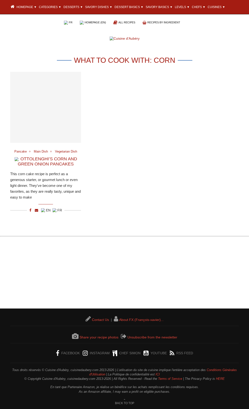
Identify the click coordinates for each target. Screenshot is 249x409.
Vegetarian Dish (66, 151)
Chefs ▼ (198, 7)
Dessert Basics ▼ (129, 7)
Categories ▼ (50, 7)
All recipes (126, 22)
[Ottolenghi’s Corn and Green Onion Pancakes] (45, 107)
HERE (220, 379)
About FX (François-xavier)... (141, 320)
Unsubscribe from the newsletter (152, 337)
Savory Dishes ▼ (98, 7)
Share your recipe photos (99, 337)
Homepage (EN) (95, 22)
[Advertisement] (124, 274)
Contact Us (100, 320)
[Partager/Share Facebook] (30, 210)
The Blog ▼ (20, 21)
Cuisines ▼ (216, 7)
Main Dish (41, 151)
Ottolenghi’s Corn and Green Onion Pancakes (47, 161)
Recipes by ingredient (163, 22)
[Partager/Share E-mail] (36, 210)
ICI (158, 374)
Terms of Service (170, 379)
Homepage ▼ (26, 7)
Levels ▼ (182, 7)
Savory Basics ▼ (159, 7)
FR (70, 22)
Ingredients (41, 21)
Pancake (20, 151)
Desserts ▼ (73, 7)
